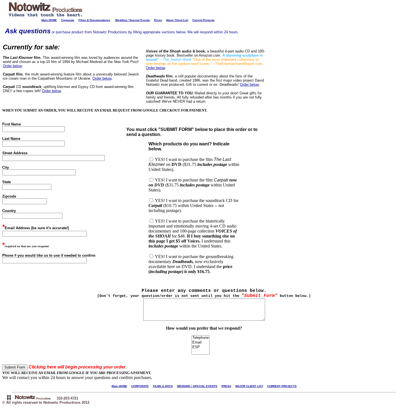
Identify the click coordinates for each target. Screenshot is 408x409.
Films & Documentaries (94, 20)
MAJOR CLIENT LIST (249, 386)
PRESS (226, 386)
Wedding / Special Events (132, 20)
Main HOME (49, 20)
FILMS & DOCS (163, 386)
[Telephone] (200, 337)
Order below (12, 66)
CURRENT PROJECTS (282, 386)
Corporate (67, 20)
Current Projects (203, 20)
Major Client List (177, 20)
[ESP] (200, 347)
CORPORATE (140, 386)
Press (158, 20)
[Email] (200, 342)
